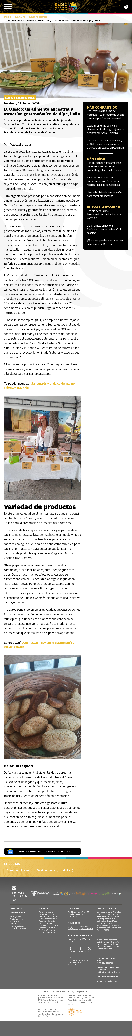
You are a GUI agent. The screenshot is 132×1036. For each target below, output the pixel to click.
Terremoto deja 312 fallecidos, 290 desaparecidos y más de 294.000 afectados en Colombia (105, 144)
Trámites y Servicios (46, 923)
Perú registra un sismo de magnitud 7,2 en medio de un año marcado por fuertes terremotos (105, 114)
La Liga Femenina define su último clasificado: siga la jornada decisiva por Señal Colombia (105, 129)
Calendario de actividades (48, 916)
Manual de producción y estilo (21, 928)
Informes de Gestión (17, 926)
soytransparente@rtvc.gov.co (107, 981)
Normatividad (15, 921)
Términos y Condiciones (47, 930)
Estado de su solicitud (47, 928)
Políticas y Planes (16, 924)
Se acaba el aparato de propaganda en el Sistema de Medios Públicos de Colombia (103, 181)
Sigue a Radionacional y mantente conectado (45, 851)
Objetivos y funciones (17, 919)
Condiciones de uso (75, 962)
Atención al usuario (46, 912)
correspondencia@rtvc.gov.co (107, 926)
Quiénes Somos (17, 912)
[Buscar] (126, 7)
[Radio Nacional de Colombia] (66, 6)
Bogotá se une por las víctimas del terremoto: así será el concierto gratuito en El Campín (104, 166)
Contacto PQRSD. (103, 930)
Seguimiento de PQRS (105, 949)
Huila (66, 870)
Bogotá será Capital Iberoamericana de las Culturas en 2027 (104, 214)
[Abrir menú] (8, 6)
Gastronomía (38, 16)
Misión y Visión (15, 917)
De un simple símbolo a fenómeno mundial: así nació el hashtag (104, 229)
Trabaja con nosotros (46, 914)
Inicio (7, 16)
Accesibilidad (73, 965)
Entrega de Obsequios (47, 932)
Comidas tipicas (18, 870)
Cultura (20, 16)
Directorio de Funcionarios (48, 926)
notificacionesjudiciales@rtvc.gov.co (109, 972)
